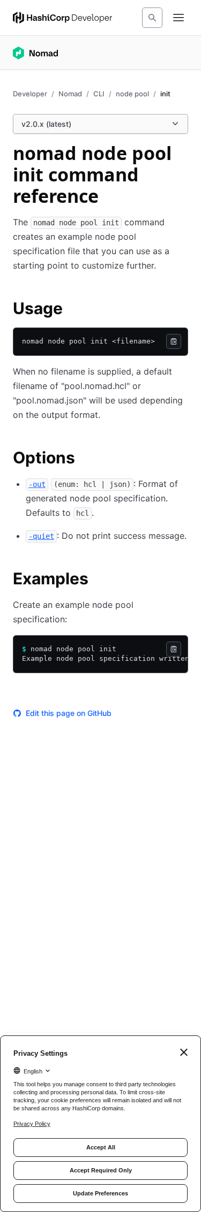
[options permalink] (85, 459)
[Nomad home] (35, 53)
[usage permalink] (73, 309)
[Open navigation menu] (178, 17)
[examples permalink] (99, 580)
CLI (99, 93)
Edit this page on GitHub (68, 713)
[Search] (152, 17)
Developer (30, 93)
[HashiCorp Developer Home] (62, 17)
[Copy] (173, 341)
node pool (132, 93)
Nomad (70, 93)
